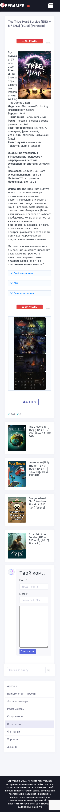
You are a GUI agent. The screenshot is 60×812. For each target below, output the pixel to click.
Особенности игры (23, 273)
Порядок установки (24, 293)
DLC (16, 283)
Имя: (23, 580)
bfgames (17, 5)
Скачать (30, 401)
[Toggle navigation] (50, 6)
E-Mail (23, 593)
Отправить (27, 651)
